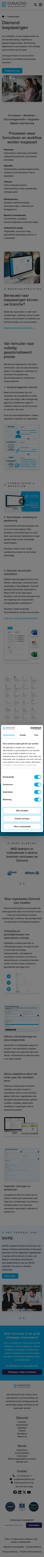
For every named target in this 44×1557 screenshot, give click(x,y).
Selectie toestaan (22, 819)
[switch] (37, 784)
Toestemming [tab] (8, 735)
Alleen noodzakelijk (22, 826)
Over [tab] (36, 735)
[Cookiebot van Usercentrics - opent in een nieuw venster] (31, 728)
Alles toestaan (22, 811)
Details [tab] (23, 735)
